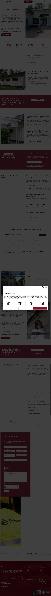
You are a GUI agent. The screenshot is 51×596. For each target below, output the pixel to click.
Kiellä (11, 308)
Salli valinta (25, 308)
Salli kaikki (40, 308)
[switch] (19, 304)
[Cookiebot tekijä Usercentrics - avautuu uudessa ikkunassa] (42, 287)
